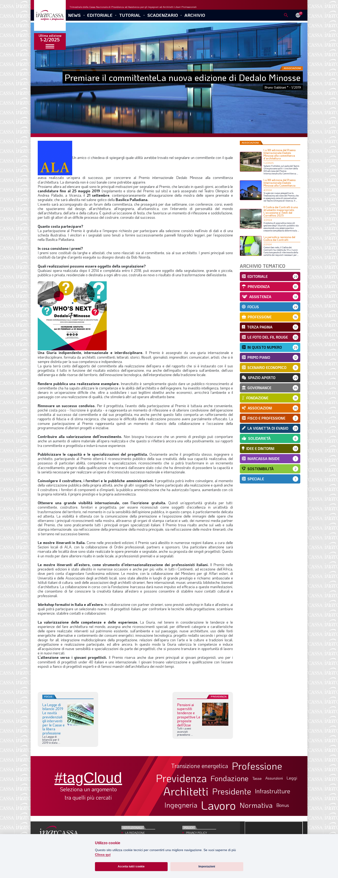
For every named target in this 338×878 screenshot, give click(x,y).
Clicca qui (103, 854)
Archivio (194, 15)
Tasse (257, 778)
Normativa (256, 805)
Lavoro (218, 805)
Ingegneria (180, 805)
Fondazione (230, 778)
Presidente (231, 791)
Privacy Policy (196, 833)
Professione (257, 766)
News (74, 15)
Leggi (291, 778)
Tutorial (130, 15)
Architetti (186, 791)
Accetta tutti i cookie (131, 866)
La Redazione (135, 833)
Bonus (282, 805)
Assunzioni (274, 778)
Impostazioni (206, 866)
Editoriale (99, 15)
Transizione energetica (199, 765)
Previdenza (181, 778)
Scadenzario (162, 15)
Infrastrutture (272, 791)
